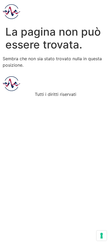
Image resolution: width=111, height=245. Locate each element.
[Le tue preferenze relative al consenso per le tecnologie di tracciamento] (101, 236)
